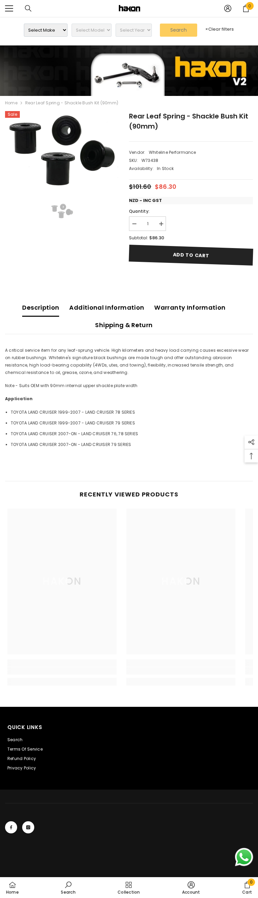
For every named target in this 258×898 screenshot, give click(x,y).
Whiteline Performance (172, 152)
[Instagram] (28, 827)
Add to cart (191, 255)
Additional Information (106, 307)
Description (40, 307)
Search (178, 30)
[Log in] (227, 8)
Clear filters (219, 29)
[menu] (9, 8)
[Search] (28, 8)
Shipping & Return (124, 325)
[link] (129, 70)
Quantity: (139, 211)
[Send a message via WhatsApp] (244, 857)
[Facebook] (11, 827)
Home (11, 103)
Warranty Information (189, 307)
